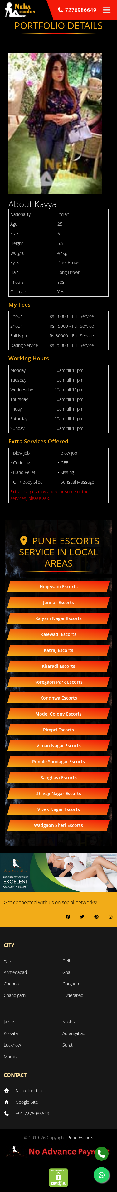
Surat (67, 1045)
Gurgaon (70, 984)
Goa (66, 972)
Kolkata (11, 1033)
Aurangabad (73, 1033)
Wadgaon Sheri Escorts (58, 825)
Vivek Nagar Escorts (58, 809)
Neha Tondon (29, 1090)
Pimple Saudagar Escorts (58, 762)
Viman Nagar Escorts (59, 746)
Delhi (67, 961)
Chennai (12, 984)
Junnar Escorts (58, 602)
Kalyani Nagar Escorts (58, 618)
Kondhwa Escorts (58, 698)
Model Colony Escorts (58, 714)
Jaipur (9, 1022)
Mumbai (11, 1056)
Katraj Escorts (58, 650)
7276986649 (80, 9)
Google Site (27, 1102)
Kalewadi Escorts (58, 634)
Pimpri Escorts (58, 730)
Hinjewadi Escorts (59, 586)
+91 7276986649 (32, 1113)
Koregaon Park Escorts (58, 682)
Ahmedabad (15, 972)
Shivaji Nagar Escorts (58, 793)
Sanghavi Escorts (59, 777)
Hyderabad (72, 995)
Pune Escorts (80, 1138)
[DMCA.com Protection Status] (58, 1177)
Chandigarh (15, 995)
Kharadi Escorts (58, 666)
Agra (8, 961)
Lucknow (12, 1045)
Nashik (69, 1022)
